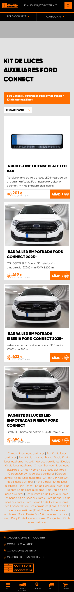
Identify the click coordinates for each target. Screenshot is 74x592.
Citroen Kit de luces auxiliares (26, 453)
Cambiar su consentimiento (25, 557)
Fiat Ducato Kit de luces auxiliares (47, 494)
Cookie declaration (20, 544)
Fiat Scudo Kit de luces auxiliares (24, 498)
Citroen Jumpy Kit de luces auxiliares (31, 473)
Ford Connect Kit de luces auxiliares (26, 506)
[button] (18, 110)
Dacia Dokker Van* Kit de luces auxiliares (43, 514)
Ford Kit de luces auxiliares (35, 457)
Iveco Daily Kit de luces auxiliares (24, 518)
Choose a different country (26, 537)
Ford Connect (15, 96)
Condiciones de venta (21, 550)
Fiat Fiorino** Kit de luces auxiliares (40, 486)
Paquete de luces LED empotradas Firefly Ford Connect (33, 421)
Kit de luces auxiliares (20, 100)
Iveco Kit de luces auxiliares (42, 461)
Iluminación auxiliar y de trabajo (44, 96)
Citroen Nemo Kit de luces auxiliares (43, 469)
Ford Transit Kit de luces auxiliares (47, 502)
